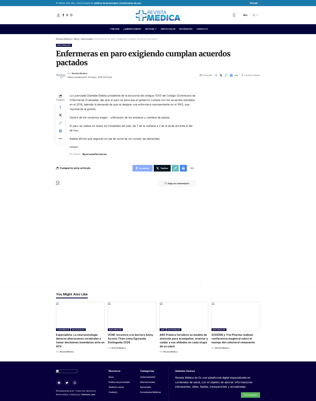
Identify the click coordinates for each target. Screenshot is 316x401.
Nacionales (64, 45)
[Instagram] (71, 15)
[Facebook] (63, 15)
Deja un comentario (178, 183)
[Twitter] (67, 15)
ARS (163, 330)
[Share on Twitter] (221, 75)
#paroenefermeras (94, 154)
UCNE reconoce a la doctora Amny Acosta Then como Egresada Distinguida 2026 (130, 338)
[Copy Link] (226, 75)
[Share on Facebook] (216, 75)
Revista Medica (79, 73)
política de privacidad (106, 3)
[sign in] (58, 15)
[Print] (231, 75)
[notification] (234, 15)
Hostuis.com (88, 394)
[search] (239, 15)
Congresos (63, 330)
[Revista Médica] (158, 15)
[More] (236, 75)
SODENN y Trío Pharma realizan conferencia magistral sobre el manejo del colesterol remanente (233, 338)
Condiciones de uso (130, 3)
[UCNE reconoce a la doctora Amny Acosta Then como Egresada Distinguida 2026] (132, 316)
